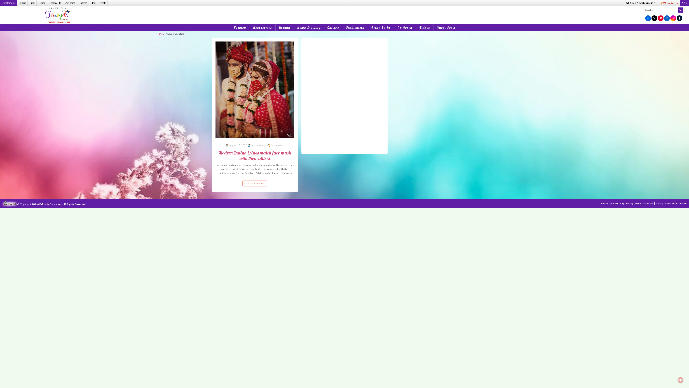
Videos (424, 28)
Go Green (405, 28)
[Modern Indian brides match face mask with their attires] (254, 89)
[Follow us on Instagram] (673, 18)
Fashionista (355, 28)
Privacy (630, 203)
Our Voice (70, 2)
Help (622, 203)
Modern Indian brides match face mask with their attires (255, 155)
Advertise (670, 203)
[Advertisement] (344, 12)
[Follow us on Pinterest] (661, 18)
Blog (93, 2)
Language (642, 2)
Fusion (42, 2)
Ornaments (277, 145)
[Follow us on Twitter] (654, 18)
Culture (333, 28)
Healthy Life (55, 2)
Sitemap (659, 203)
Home (161, 34)
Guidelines (648, 203)
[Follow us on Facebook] (648, 18)
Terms (638, 203)
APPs (685, 2)
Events (102, 2)
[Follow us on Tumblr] (679, 18)
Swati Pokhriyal (258, 145)
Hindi (32, 2)
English (22, 2)
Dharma (83, 2)
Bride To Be (381, 28)
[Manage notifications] (680, 380)
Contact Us (681, 203)
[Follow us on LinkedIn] (667, 18)
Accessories (262, 28)
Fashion (240, 28)
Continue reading (254, 183)
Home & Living (309, 28)
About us (605, 203)
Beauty (284, 28)
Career (614, 203)
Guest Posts (446, 28)
